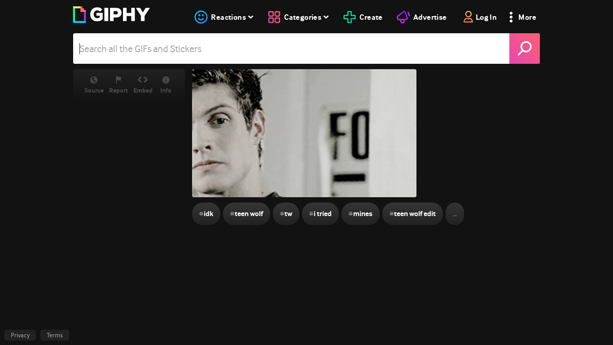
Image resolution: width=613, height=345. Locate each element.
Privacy (20, 335)
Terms (55, 335)
